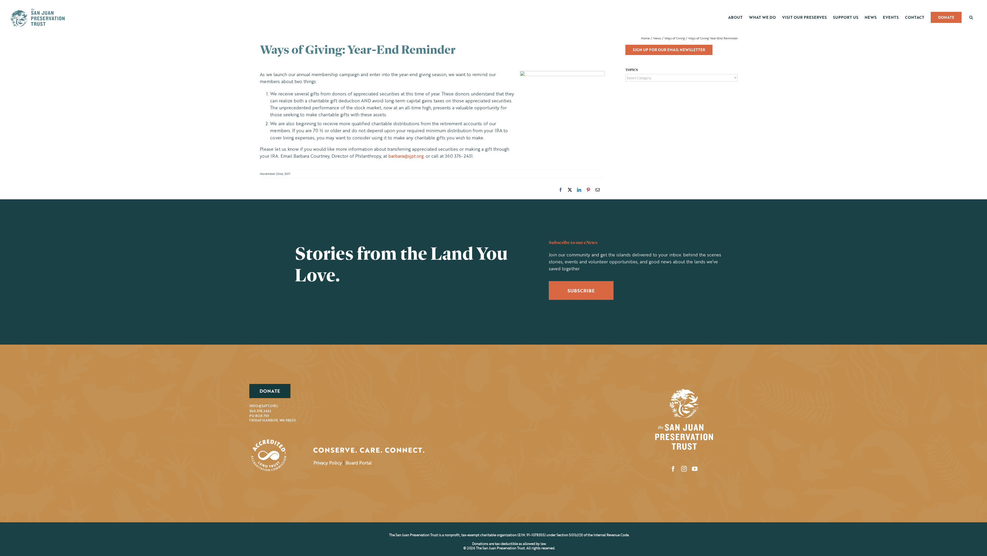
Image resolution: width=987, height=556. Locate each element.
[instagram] (684, 469)
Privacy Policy (328, 463)
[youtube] (695, 469)
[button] (971, 17)
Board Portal (359, 463)
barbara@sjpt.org (406, 156)
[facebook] (673, 469)
